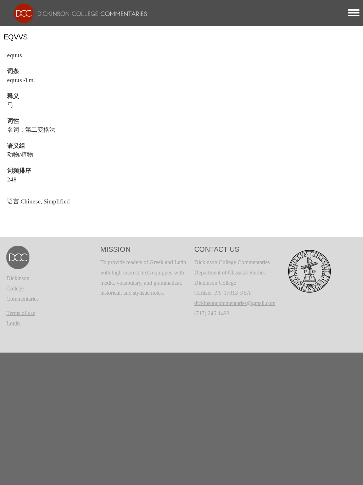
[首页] (77, 13)
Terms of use (20, 313)
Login (13, 323)
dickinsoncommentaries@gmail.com (234, 303)
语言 (13, 201)
